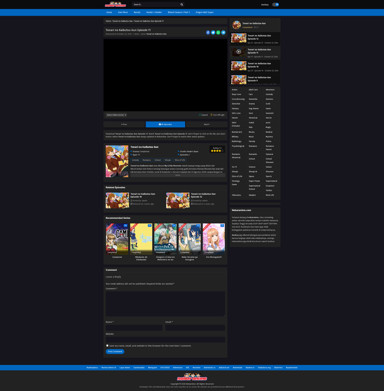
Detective (236, 104)
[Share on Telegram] (223, 33)
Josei (268, 122)
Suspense (270, 186)
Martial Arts (237, 132)
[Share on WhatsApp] (218, 33)
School (158, 160)
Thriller (269, 190)
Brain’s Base (192, 151)
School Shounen (269, 160)
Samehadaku (139, 367)
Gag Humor (254, 108)
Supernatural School (254, 187)
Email (169, 322)
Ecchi (268, 104)
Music (251, 137)
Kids (251, 127)
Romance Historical (236, 156)
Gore (251, 113)
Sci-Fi (234, 167)
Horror (269, 118)
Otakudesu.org (264, 367)
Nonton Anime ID (108, 367)
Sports (269, 176)
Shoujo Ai (253, 171)
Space (251, 176)
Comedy (135, 160)
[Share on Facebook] (208, 33)
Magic (268, 127)
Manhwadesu (92, 367)
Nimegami (152, 367)
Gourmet (269, 113)
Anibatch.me (224, 367)
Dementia (253, 99)
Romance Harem (270, 147)
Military (235, 137)
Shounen (269, 171)
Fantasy (235, 108)
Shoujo (168, 160)
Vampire (252, 195)
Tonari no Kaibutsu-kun (156, 34)
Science (252, 167)
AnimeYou (278, 367)
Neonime (196, 367)
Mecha (251, 132)
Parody (252, 141)
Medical (269, 132)
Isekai (251, 122)
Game (268, 108)
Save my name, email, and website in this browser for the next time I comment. (150, 345)
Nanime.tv (250, 367)
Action (234, 90)
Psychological (238, 146)
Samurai (269, 154)
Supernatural (271, 181)
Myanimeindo (291, 367)
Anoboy (264, 4)
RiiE (187, 367)
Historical (253, 118)
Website (110, 334)
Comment (111, 288)
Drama (252, 104)
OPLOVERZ (165, 367)
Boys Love (236, 94)
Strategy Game (236, 182)
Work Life (270, 195)
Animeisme (178, 367)
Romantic (253, 154)
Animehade (237, 367)
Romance (147, 160)
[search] (182, 4)
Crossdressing (238, 99)
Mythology (236, 141)
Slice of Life (180, 160)
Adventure (270, 90)
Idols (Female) (236, 124)
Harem (235, 118)
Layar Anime (125, 367)
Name (110, 322)
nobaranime (253, 217)
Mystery (269, 137)
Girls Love (236, 113)
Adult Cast (253, 90)
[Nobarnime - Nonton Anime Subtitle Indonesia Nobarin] (115, 6)
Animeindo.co (209, 367)
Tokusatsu (236, 195)
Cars (251, 94)
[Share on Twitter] (213, 33)
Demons (269, 99)
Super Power (254, 181)
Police (268, 141)
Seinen (269, 167)
